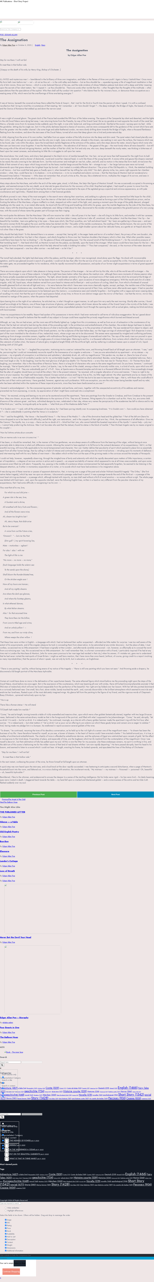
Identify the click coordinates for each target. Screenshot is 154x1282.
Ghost (48, 1092)
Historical (104, 1092)
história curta (114, 1092)
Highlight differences (15, 1210)
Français (19, 1092)
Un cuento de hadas (98, 1098)
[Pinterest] (5, 11)
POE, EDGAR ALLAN (8, 34)
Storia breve (24, 1098)
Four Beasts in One (9, 1027)
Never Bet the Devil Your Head (15, 937)
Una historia (65, 1098)
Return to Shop (19, 1263)
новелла (146, 1099)
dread (113, 1088)
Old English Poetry (9, 831)
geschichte (34, 1091)
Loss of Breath (7, 870)
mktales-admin (7, 1022)
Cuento (86, 1088)
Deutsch (103, 1088)
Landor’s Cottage (9, 861)
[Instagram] (5, 14)
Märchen (49, 1094)
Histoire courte (75, 1091)
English (37, 45)
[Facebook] (5, 9)
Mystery (38, 1095)
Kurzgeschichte (16, 1181)
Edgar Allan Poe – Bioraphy (14, 1017)
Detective (94, 1088)
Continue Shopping (11, 1271)
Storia (30, 1184)
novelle (97, 1095)
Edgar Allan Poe (8, 45)
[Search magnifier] (2, 1065)
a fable (22, 1088)
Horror (126, 1091)
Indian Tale (136, 1092)
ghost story (57, 1091)
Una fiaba (53, 1099)
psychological (110, 1095)
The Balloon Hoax (9, 1037)
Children (41, 1088)
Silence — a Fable (9, 821)
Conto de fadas (74, 1088)
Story (43, 45)
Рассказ (117, 1098)
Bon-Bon (4, 841)
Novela (75, 1095)
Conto (63, 1088)
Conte (52, 1088)
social (17, 1184)
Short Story (131, 1094)
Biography (32, 1088)
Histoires (93, 1091)
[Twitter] (5, 6)
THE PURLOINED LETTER (12, 812)
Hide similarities (13, 1208)
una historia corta (80, 1098)
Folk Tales (17, 1178)
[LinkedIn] (5, 17)
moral (29, 1095)
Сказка (133, 1098)
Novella (85, 1094)
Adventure (9, 1174)
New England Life (64, 1095)
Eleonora (4, 851)
